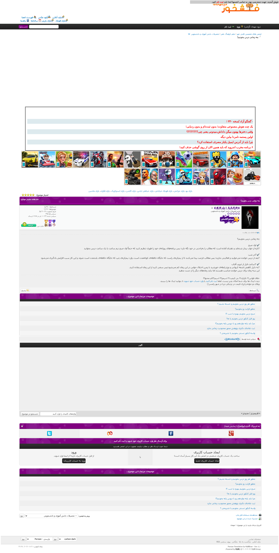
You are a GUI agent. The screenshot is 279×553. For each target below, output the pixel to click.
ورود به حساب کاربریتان (74, 460)
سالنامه (34, 20)
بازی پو (189, 191)
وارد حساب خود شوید (193, 281)
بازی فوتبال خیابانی (163, 191)
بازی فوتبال (60, 20)
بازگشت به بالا (245, 542)
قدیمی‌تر (254, 413)
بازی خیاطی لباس (145, 191)
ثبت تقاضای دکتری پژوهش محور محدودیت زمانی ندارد (231, 328)
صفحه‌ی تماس (255, 539)
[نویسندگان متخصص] (54, 226)
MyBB (237, 549)
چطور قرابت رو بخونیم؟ (245, 309)
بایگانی (235, 542)
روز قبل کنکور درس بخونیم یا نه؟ (241, 318)
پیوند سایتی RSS (223, 542)
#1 (258, 233)
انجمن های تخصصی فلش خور (249, 34)
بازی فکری (105, 191)
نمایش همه (230, 426)
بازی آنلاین (57, 17)
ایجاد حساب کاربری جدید (207, 460)
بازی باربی (46, 20)
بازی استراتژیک (118, 191)
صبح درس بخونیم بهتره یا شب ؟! (240, 313)
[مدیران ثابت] (46, 226)
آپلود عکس (43, 17)
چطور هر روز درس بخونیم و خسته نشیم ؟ (236, 304)
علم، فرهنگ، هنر (228, 34)
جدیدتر (246, 413)
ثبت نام (228, 26)
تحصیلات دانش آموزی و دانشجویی (205, 34)
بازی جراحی (179, 191)
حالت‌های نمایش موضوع (30, 199)
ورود (238, 26)
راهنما (23, 20)
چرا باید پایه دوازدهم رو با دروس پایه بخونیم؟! (235, 323)
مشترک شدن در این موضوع (247, 518)
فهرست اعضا (27, 17)
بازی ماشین (93, 191)
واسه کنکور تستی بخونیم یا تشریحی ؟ (237, 333)
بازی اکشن (131, 191)
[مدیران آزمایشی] (50, 226)
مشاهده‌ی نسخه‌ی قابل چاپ (247, 515)
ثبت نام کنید (211, 281)
